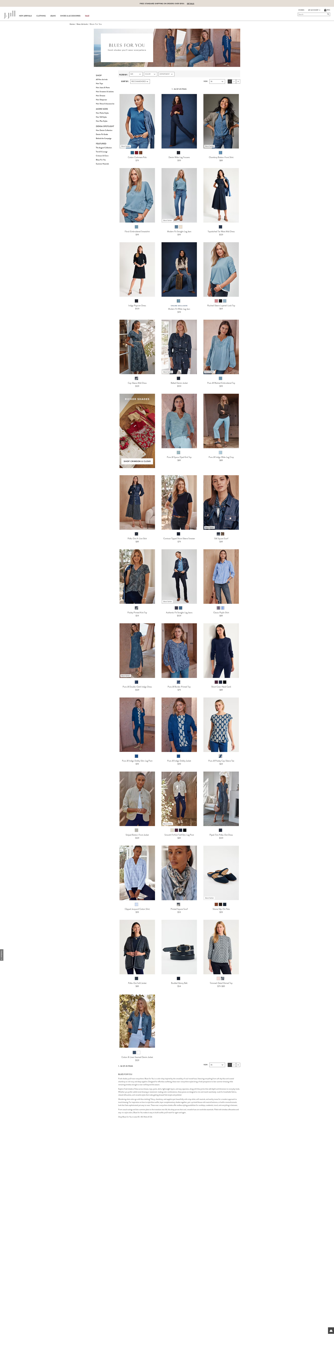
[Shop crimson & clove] (137, 431)
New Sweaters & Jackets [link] (105, 91)
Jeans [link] (53, 16)
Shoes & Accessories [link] (70, 16)
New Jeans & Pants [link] (103, 87)
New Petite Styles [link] (102, 113)
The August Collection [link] (104, 147)
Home (72, 24)
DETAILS (187, 3)
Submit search (298, 14)
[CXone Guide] (331, 1330)
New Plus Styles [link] (101, 121)
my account (313, 10)
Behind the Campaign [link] (103, 138)
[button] (136, 74)
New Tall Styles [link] (101, 117)
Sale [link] (87, 16)
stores (301, 10)
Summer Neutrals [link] (102, 163)
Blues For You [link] (101, 159)
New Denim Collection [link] (104, 130)
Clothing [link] (41, 16)
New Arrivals (82, 24)
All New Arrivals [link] (102, 79)
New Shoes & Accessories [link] (105, 103)
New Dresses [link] (100, 95)
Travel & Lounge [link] (101, 151)
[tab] (132, 153)
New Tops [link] (99, 83)
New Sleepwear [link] (101, 99)
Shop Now (198, 3)
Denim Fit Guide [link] (102, 134)
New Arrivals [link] (25, 16)
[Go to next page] (238, 81)
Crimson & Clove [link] (102, 155)
